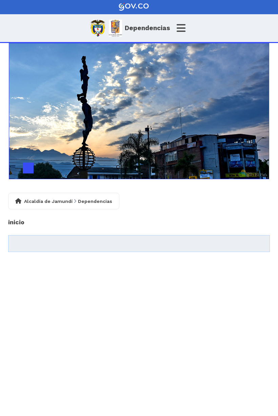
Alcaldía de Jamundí (48, 201)
